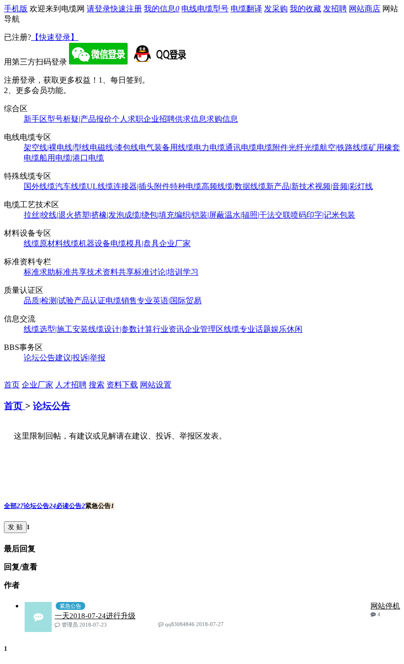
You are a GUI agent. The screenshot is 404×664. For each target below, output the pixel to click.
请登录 (98, 8)
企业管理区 (204, 329)
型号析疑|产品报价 (79, 119)
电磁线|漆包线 (114, 147)
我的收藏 (305, 8)
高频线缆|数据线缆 (234, 186)
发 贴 (15, 527)
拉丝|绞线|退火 (49, 215)
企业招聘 (159, 119)
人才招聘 (71, 384)
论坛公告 (39, 357)
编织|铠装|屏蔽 (199, 215)
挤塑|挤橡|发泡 (99, 215)
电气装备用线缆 (166, 147)
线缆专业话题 (247, 329)
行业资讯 (168, 329)
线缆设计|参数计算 (120, 329)
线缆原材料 (43, 243)
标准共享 (71, 272)
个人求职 (127, 119)
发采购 (276, 8)
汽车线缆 (71, 186)
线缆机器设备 (86, 243)
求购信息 (222, 119)
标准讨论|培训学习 (166, 272)
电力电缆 (209, 147)
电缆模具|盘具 (134, 243)
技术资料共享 (110, 272)
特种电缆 (186, 186)
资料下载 (122, 384)
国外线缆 (39, 186)
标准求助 (39, 272)
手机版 (16, 8)
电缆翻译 (246, 8)
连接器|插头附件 (141, 186)
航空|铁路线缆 (344, 147)
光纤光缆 (304, 147)
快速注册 (126, 8)
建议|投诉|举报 (80, 357)
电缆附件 (272, 147)
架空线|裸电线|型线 (57, 147)
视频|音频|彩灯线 (344, 186)
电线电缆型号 (205, 8)
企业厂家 (175, 243)
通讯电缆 (241, 147)
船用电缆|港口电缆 (71, 158)
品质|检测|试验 (49, 300)
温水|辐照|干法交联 (258, 215)
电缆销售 (121, 300)
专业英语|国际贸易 (169, 300)
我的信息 (161, 8)
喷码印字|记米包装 (323, 215)
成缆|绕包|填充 (149, 215)
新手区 (35, 119)
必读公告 (70, 505)
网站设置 (155, 384)
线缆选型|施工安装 (56, 329)
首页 (12, 384)
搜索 (96, 384)
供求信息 (190, 119)
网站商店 (364, 8)
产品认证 (89, 300)
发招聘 (335, 8)
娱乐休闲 (287, 329)
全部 (14, 505)
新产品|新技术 (290, 186)
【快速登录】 (54, 37)
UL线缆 (100, 186)
